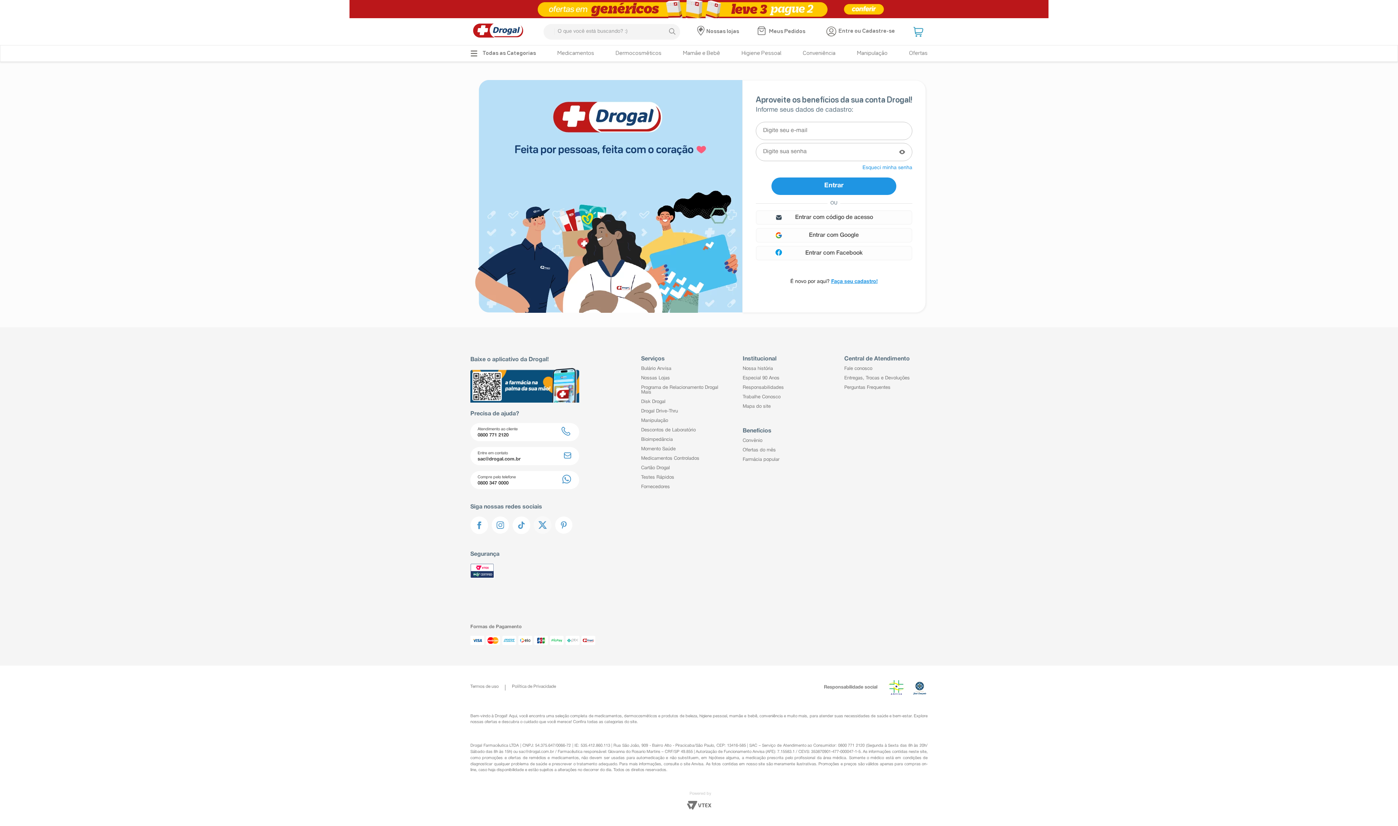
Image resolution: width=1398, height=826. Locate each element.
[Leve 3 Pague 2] (699, 9)
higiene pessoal (713, 716)
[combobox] (612, 32)
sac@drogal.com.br (536, 752)
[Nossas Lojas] (701, 31)
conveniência (771, 716)
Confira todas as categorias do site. (605, 722)
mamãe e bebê (743, 716)
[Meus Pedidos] (762, 31)
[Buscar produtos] (672, 31)
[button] (919, 31)
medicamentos (608, 716)
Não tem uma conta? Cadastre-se (834, 281)
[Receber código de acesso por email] (834, 217)
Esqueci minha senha (887, 167)
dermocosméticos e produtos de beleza (660, 716)
